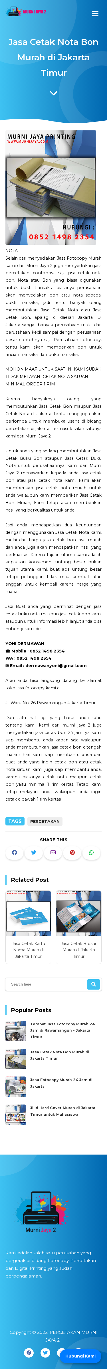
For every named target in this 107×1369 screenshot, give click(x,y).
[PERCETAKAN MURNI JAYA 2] (25, 13)
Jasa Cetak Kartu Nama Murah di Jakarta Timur (28, 950)
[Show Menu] (95, 13)
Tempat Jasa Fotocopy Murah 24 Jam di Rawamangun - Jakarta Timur (62, 1030)
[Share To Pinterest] (72, 853)
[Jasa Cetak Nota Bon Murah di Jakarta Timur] (16, 1068)
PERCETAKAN (45, 821)
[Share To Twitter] (34, 853)
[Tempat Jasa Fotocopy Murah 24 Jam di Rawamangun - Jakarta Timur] (16, 1040)
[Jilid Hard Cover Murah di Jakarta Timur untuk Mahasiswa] (16, 1124)
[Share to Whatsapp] (91, 853)
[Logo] (53, 1210)
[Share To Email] (53, 853)
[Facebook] (29, 1353)
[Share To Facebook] (14, 853)
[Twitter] (45, 1353)
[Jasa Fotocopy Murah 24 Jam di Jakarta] (16, 1096)
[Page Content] (53, 94)
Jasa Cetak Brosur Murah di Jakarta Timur (78, 950)
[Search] (93, 984)
